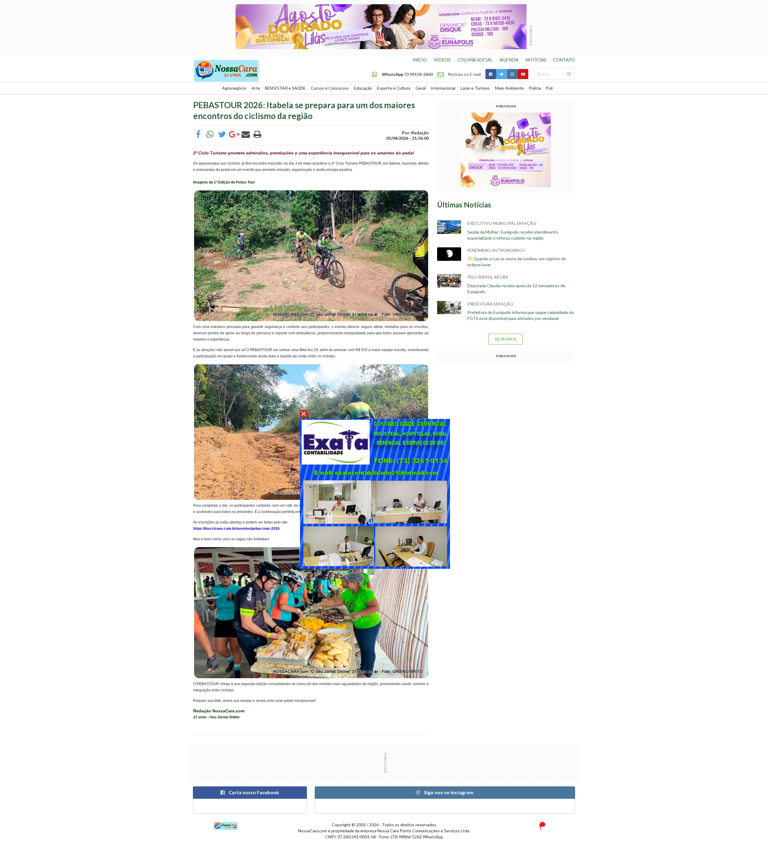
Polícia (535, 88)
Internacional (442, 88)
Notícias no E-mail (464, 74)
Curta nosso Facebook (253, 792)
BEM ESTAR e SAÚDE (285, 88)
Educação (363, 88)
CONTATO (564, 59)
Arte (255, 88)
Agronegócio (234, 88)
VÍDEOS (442, 59)
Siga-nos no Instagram (448, 792)
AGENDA (509, 59)
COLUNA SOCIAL (475, 59)
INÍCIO (419, 59)
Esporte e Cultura (393, 88)
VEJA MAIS (505, 338)
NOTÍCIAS (535, 59)
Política (553, 88)
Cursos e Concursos (330, 88)
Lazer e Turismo (475, 88)
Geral (421, 88)
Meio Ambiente (509, 88)
